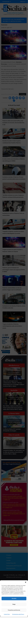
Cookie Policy (7, 614)
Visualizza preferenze (14, 610)
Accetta (14, 598)
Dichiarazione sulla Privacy (18, 614)
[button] (25, 582)
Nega (13, 604)
